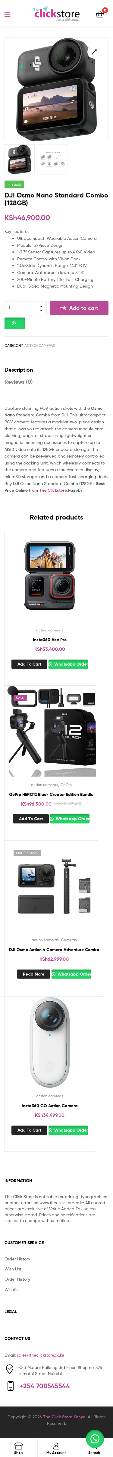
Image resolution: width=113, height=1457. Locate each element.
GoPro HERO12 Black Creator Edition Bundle (51, 794)
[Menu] (11, 14)
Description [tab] (19, 369)
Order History (17, 1258)
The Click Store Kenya (64, 1417)
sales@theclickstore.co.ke (40, 1355)
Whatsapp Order (70, 664)
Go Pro (66, 784)
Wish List (13, 1268)
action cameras (39, 345)
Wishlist (12, 1289)
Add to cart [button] (29, 664)
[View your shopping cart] (100, 14)
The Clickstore (53, 490)
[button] (94, 52)
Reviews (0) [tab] (19, 381)
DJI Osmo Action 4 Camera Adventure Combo (54, 949)
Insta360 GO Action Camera (50, 1105)
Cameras (69, 939)
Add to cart (83, 308)
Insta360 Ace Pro (50, 639)
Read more (33, 974)
